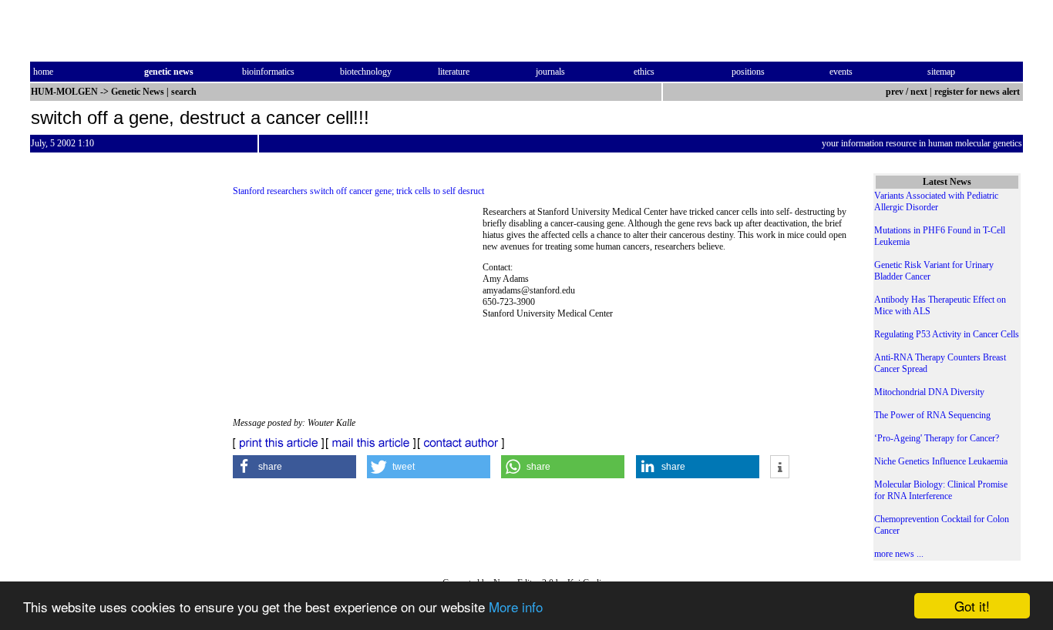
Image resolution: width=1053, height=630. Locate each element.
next (918, 91)
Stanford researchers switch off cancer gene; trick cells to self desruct (358, 191)
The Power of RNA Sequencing (932, 415)
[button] (294, 466)
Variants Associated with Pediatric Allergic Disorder (936, 201)
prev (894, 91)
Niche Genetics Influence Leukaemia (941, 461)
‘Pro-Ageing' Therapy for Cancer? (936, 438)
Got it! (972, 605)
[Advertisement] (357, 312)
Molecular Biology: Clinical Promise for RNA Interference (941, 490)
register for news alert (978, 91)
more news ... (898, 553)
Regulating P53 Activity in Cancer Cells (946, 334)
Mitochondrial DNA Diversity (929, 392)
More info (516, 606)
